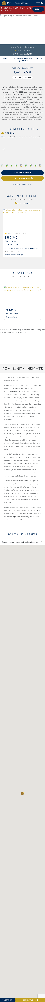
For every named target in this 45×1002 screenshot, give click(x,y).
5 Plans (28, 77)
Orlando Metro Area (24, 58)
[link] (22, 150)
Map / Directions (24, 50)
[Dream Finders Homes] (16, 3)
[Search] (42, 3)
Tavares (37, 58)
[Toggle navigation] (38, 3)
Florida (12, 58)
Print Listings (23, 203)
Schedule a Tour (21, 173)
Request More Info (21, 178)
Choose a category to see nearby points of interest (20, 542)
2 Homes (17, 77)
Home (5, 58)
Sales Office (21, 184)
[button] (41, 149)
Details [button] (38, 9)
